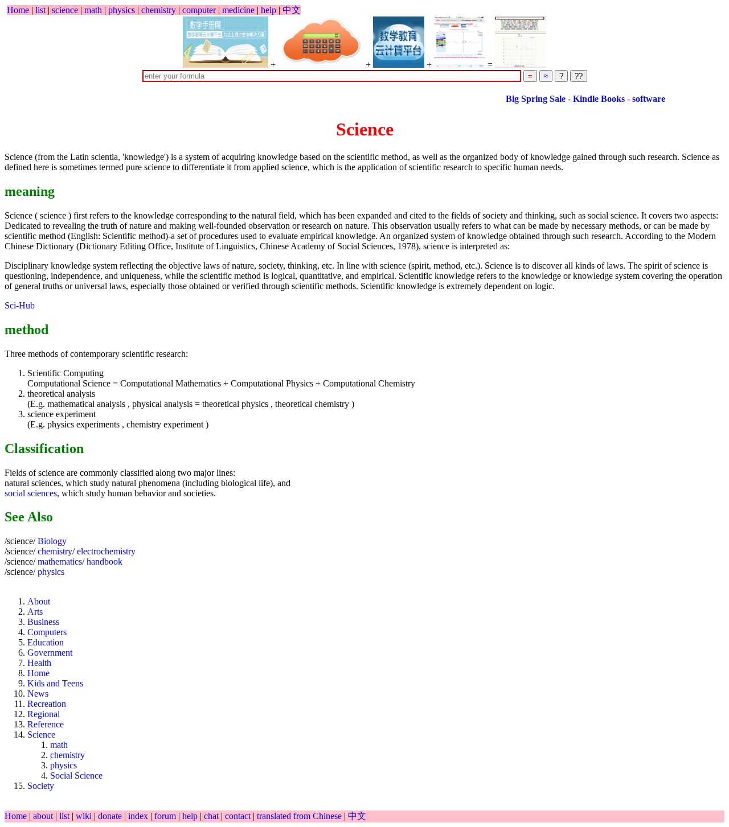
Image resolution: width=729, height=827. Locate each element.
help (268, 10)
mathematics (60, 561)
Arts (35, 611)
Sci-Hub (20, 305)
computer (199, 10)
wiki (85, 816)
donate (111, 816)
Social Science (76, 775)
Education (45, 642)
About (38, 601)
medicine (238, 10)
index (139, 816)
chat (212, 816)
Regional (43, 714)
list (40, 10)
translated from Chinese (299, 816)
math (93, 10)
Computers (47, 632)
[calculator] (320, 42)
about (44, 816)
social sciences (31, 493)
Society (40, 786)
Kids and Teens (55, 683)
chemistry (158, 10)
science (65, 10)
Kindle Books (585, 99)
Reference (45, 724)
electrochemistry (106, 551)
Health (39, 663)
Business (43, 622)
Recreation (46, 704)
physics (121, 10)
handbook (104, 561)
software (633, 99)
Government (49, 652)
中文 (291, 10)
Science (41, 734)
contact (239, 816)
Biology (52, 541)
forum (165, 816)
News (37, 693)
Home (18, 10)
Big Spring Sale (522, 99)
